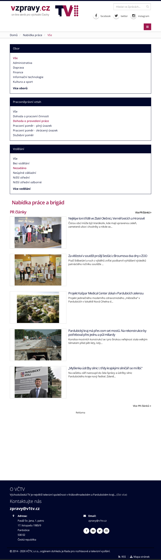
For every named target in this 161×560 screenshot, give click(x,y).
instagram (143, 16)
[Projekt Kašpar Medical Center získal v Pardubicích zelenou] (38, 307)
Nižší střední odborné (27, 182)
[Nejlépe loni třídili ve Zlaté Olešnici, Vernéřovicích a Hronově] (38, 232)
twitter (124, 16)
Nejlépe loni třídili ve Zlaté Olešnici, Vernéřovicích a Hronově (106, 218)
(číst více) (121, 494)
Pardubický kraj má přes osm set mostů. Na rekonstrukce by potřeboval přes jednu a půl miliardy (107, 332)
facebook (105, 16)
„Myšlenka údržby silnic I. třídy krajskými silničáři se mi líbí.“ (105, 368)
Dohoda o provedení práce (31, 121)
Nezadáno (20, 168)
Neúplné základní (24, 173)
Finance (18, 72)
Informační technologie (28, 77)
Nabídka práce (32, 35)
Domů (14, 35)
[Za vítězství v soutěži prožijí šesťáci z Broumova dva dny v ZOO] (38, 270)
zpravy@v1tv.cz (25, 508)
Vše (15, 58)
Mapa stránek (141, 556)
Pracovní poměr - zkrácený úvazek (35, 130)
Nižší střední (21, 177)
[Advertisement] (80, 441)
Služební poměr (23, 135)
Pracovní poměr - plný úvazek (32, 125)
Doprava (18, 67)
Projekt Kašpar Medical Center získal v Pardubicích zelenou (106, 293)
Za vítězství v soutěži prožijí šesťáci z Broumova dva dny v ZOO (107, 256)
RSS (123, 556)
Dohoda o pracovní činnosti (31, 116)
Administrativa (22, 63)
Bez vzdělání (21, 163)
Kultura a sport (23, 82)
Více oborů (20, 88)
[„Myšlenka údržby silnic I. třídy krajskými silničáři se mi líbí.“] (38, 382)
